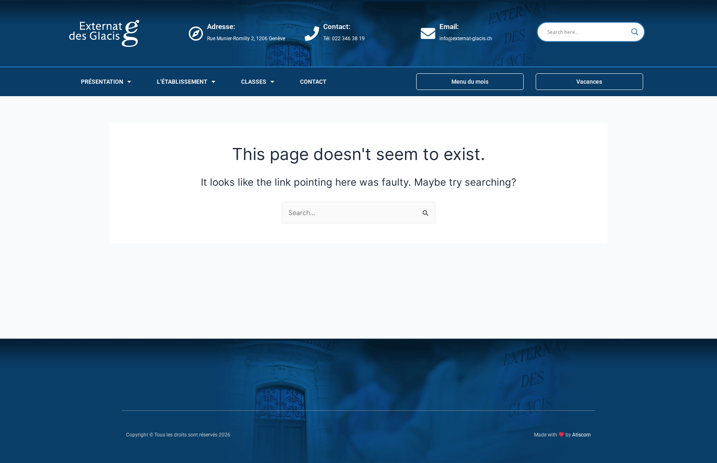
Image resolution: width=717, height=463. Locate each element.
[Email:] (428, 33)
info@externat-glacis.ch (465, 38)
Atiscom (581, 435)
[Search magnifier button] (635, 32)
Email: (449, 26)
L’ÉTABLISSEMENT (182, 81)
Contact (313, 81)
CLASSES (253, 81)
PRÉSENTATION (102, 81)
